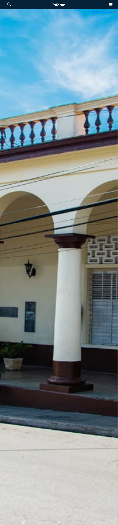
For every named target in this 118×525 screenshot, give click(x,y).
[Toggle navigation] (110, 4)
